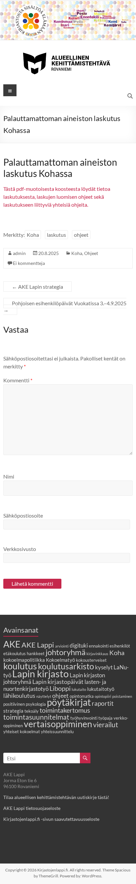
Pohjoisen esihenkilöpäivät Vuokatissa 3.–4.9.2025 (64, 306)
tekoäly (31, 711)
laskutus (56, 235)
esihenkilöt (120, 646)
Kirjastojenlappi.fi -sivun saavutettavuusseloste (51, 819)
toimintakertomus (65, 710)
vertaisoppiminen (58, 724)
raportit (103, 703)
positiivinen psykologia (24, 704)
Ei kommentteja (29, 263)
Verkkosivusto (19, 549)
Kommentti (17, 380)
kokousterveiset (91, 660)
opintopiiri (103, 696)
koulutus (20, 665)
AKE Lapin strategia (37, 286)
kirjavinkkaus (97, 654)
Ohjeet (91, 253)
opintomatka (82, 696)
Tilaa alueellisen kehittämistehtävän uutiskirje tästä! (56, 797)
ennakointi (99, 646)
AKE (11, 644)
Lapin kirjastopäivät (58, 681)
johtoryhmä (65, 652)
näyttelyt (43, 696)
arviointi (62, 646)
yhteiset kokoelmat (21, 731)
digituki (79, 645)
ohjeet (81, 235)
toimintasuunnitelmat (36, 717)
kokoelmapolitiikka (24, 660)
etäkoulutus (14, 653)
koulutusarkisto (66, 666)
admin (19, 253)
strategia (13, 711)
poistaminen (122, 696)
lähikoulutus (19, 695)
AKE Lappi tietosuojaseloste (31, 808)
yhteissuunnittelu (57, 731)
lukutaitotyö (100, 689)
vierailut (105, 724)
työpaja (105, 718)
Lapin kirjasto (40, 673)
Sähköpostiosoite (23, 515)
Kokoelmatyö (60, 660)
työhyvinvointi (83, 718)
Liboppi (60, 688)
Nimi (8, 476)
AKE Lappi (37, 644)
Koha (33, 235)
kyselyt (104, 667)
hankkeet (36, 653)
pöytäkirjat (69, 702)
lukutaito (79, 689)
